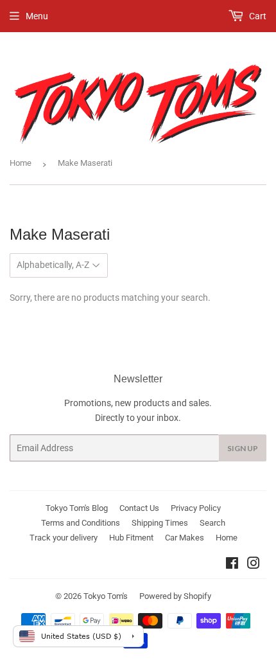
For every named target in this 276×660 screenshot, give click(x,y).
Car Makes (184, 537)
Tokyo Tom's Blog (77, 508)
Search (212, 523)
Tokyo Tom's (105, 596)
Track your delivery (64, 537)
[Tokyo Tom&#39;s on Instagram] (253, 565)
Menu (37, 16)
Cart (256, 16)
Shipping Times (160, 523)
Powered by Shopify (175, 596)
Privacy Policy (196, 508)
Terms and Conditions (80, 523)
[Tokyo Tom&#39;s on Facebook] (232, 565)
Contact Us (139, 508)
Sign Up (242, 448)
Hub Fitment (131, 537)
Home (20, 163)
